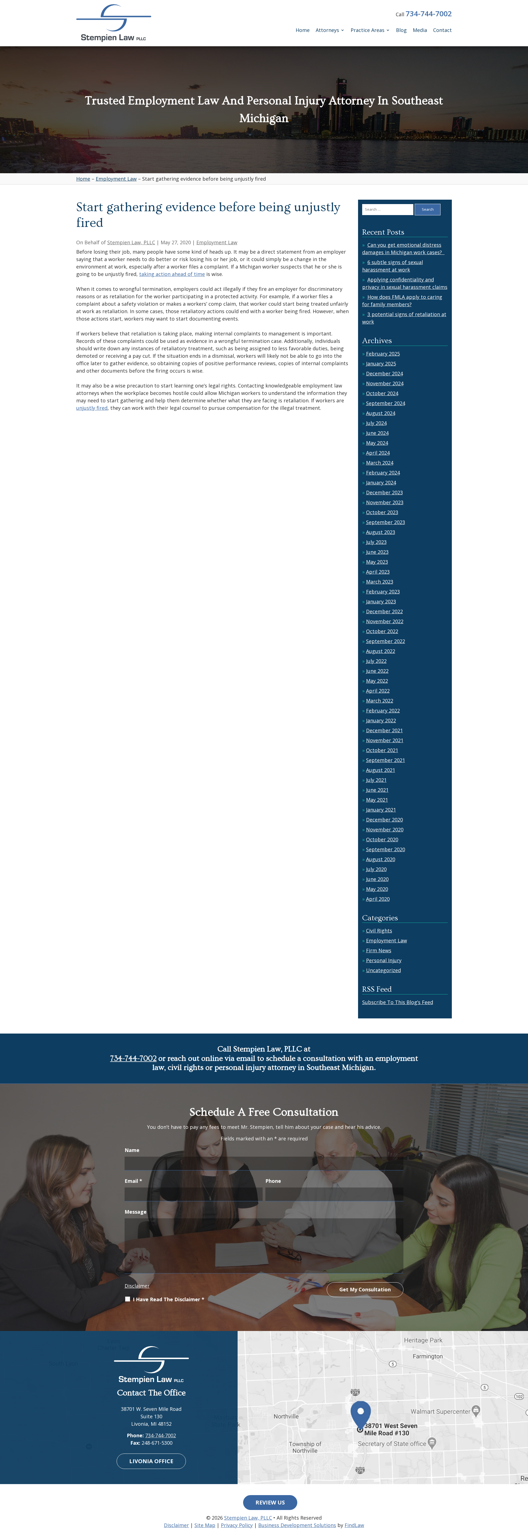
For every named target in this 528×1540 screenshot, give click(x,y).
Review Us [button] (270, 1502)
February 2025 (383, 353)
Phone (273, 1181)
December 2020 (384, 819)
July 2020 (376, 869)
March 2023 (379, 581)
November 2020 (384, 829)
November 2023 (384, 502)
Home (303, 30)
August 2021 (380, 770)
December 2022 (384, 611)
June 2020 (377, 879)
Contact (442, 30)
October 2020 (382, 839)
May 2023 (377, 561)
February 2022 (383, 710)
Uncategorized (383, 970)
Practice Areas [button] (367, 30)
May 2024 (377, 443)
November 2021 (384, 740)
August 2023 (380, 532)
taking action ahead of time (172, 274)
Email (133, 1181)
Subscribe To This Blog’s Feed (397, 1002)
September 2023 (385, 522)
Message (136, 1211)
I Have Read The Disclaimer (168, 1299)
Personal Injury (384, 960)
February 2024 (383, 472)
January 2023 (381, 601)
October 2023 (382, 512)
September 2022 (385, 641)
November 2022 (384, 621)
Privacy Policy (237, 1525)
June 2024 (377, 433)
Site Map (204, 1525)
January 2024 (381, 482)
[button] (522, 1500)
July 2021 (376, 780)
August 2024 (380, 413)
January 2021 (381, 809)
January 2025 (381, 363)
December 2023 (384, 492)
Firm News (378, 950)
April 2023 (378, 571)
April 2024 (378, 452)
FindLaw (354, 1525)
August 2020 (380, 859)
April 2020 (378, 899)
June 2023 (377, 552)
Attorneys (327, 30)
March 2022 (379, 700)
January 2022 (381, 720)
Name (132, 1150)
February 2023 (383, 591)
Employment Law (216, 242)
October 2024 (382, 393)
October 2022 (382, 631)
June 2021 (377, 790)
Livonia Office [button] (151, 1461)
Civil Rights (379, 930)
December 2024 (384, 373)
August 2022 (380, 651)
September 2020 (385, 849)
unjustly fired (92, 408)
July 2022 (376, 661)
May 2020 (377, 889)
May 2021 (377, 799)
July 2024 (376, 423)
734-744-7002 (429, 13)
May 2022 (377, 680)
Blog (401, 30)
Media (420, 30)
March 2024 (379, 462)
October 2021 (382, 750)
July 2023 (376, 542)
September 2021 (385, 760)
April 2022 (378, 690)
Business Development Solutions (297, 1525)
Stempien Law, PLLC (131, 242)
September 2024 (385, 403)
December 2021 (384, 730)
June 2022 (377, 671)
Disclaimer (137, 1286)
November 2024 (384, 383)
